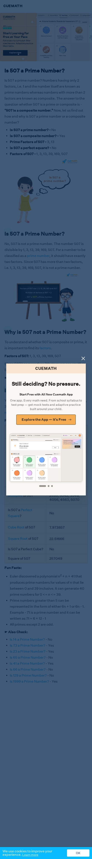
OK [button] (78, 853)
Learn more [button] (30, 855)
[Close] (83, 358)
